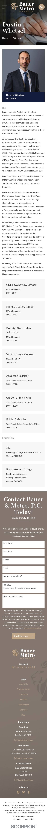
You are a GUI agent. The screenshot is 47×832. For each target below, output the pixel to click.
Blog (23, 715)
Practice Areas (23, 689)
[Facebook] (18, 792)
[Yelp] (29, 792)
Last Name (8, 551)
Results (23, 699)
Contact (23, 709)
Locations (23, 694)
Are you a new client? (13, 576)
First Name (8, 543)
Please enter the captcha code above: (20, 588)
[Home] (22, 7)
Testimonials (23, 704)
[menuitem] (16, 819)
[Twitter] (23, 792)
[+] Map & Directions (23, 740)
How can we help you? (13, 596)
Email (6, 568)
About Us (23, 684)
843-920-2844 (23, 667)
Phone (6, 560)
